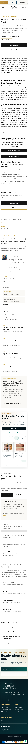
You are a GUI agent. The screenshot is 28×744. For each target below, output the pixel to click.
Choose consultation (14, 428)
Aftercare (5, 405)
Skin (11, 438)
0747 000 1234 (5, 228)
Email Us (14, 212)
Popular (5, 438)
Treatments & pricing (6, 709)
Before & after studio (6, 711)
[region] (14, 450)
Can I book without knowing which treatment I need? (11, 637)
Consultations (4, 707)
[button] (3, 7)
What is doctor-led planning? (10, 627)
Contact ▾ (12, 2)
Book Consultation (14, 45)
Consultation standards (15, 403)
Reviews (17, 401)
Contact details (18, 713)
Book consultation (14, 669)
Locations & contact (19, 709)
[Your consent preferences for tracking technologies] (25, 741)
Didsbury (13, 700)
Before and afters (11, 401)
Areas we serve (6, 403)
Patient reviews (18, 707)
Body (21, 438)
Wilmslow (5, 700)
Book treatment (14, 674)
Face (16, 438)
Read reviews (5, 304)
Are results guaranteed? (9, 643)
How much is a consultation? (10, 631)
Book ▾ (4, 2)
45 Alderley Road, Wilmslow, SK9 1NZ (11, 219)
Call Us (14, 207)
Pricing (4, 401)
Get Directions (22, 2)
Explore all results (14, 432)
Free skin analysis (19, 711)
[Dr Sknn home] (9, 686)
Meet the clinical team (6, 713)
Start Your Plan (14, 203)
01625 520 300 (5, 224)
